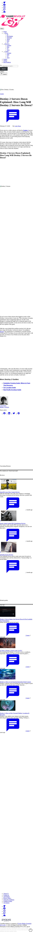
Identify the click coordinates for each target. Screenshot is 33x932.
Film (8, 41)
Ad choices (6, 902)
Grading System (7, 901)
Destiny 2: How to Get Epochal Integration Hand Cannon (15, 682)
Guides (7, 51)
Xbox (8, 39)
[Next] (3, 605)
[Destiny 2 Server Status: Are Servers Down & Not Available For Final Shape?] (7, 616)
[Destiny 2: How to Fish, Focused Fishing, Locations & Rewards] (7, 710)
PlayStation (10, 36)
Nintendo (9, 37)
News (6, 33)
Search (4, 69)
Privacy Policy (7, 898)
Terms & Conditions (8, 899)
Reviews (7, 44)
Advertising (6, 896)
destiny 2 (2, 407)
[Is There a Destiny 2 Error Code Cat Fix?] (7, 647)
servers (7, 407)
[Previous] (1, 605)
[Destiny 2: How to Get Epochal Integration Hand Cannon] (7, 679)
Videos (5, 60)
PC (7, 34)
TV (8, 42)
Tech (8, 50)
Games (5, 59)
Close (2, 71)
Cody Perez (18, 126)
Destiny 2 (25, 130)
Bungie (2, 331)
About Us (6, 893)
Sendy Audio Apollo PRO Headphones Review (13, 523)
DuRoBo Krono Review (6, 554)
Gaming (9, 45)
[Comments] (12, 116)
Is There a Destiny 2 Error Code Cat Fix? (11, 650)
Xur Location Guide (9, 387)
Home (5, 31)
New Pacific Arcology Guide (12, 390)
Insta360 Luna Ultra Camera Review (10, 492)
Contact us (6, 895)
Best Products (7, 62)
